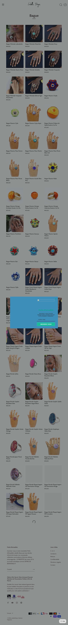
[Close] (56, 299)
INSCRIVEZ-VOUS (45, 324)
